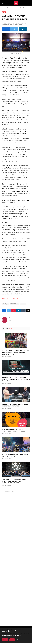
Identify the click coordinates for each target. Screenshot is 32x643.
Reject (12, 640)
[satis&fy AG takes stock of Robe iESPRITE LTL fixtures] (16, 394)
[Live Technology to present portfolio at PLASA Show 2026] (16, 419)
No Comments (7, 24)
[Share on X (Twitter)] (14, 29)
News (3, 12)
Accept (5, 640)
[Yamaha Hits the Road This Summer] (16, 42)
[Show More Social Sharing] (28, 29)
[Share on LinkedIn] (23, 29)
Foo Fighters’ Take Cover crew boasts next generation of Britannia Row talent (14, 481)
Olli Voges (5, 303)
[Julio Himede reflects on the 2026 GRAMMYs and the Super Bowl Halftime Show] (16, 340)
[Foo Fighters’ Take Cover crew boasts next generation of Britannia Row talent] (16, 469)
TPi (10, 318)
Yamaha (23, 303)
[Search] (29, 3)
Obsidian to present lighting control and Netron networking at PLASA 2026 (16, 379)
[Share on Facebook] (6, 29)
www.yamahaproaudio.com (10, 298)
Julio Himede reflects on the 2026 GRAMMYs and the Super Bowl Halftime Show (15, 352)
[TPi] (16, 3)
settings (19, 635)
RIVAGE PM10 (14, 303)
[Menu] (3, 3)
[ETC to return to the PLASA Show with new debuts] (16, 444)
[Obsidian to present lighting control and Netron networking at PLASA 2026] (16, 367)
